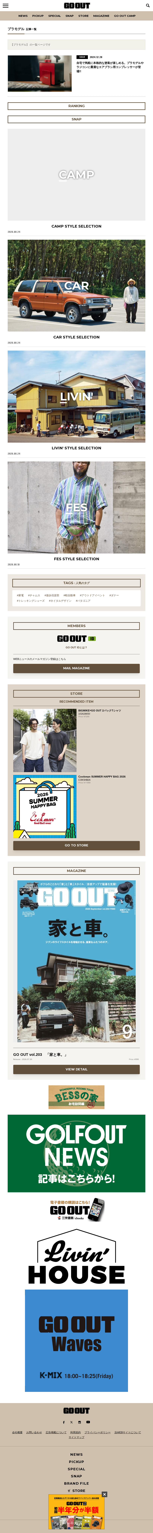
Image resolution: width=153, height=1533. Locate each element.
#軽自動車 (70, 595)
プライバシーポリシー (98, 1432)
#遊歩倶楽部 (52, 595)
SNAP (69, 16)
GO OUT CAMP (125, 16)
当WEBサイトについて (127, 1432)
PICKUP (38, 16)
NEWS (76, 1454)
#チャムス (34, 595)
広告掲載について (56, 1432)
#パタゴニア (83, 600)
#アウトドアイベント (92, 595)
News (23, 16)
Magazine (101, 16)
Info (138, 11)
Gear (29, 11)
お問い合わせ (34, 1432)
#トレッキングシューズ (31, 600)
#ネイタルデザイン (60, 600)
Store (83, 16)
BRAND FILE (76, 1483)
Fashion (10, 11)
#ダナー (114, 595)
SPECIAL (54, 16)
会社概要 (17, 1432)
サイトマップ (76, 1437)
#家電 (20, 595)
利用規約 (75, 1432)
